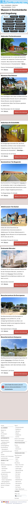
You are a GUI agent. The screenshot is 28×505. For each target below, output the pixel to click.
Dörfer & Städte (20, 26)
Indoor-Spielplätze (9, 23)
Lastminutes (4, 458)
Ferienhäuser (4, 447)
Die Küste (17, 463)
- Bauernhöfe (4, 476)
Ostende (10, 274)
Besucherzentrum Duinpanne (11, 337)
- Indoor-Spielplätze (6, 479)
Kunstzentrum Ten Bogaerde (11, 162)
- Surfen (17, 436)
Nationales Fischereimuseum (11, 36)
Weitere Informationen (21, 70)
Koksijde (22, 183)
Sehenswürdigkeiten (6, 465)
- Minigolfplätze (5, 481)
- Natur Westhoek (19, 489)
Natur (5, 28)
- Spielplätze (4, 478)
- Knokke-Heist (19, 466)
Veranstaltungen (19, 440)
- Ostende (17, 478)
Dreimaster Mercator (8, 248)
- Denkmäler (4, 468)
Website (6, 69)
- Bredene (17, 476)
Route (16, 445)
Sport (11, 28)
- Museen (3, 466)
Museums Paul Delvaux (9, 75)
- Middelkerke (18, 479)
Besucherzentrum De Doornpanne (13, 295)
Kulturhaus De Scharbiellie (10, 123)
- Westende (18, 481)
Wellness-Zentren (8, 26)
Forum (16, 450)
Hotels (2, 454)
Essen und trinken (19, 438)
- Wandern (17, 431)
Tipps (2, 432)
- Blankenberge (19, 470)
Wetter (3, 435)
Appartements (5, 440)
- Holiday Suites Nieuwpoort (5, 443)
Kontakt (17, 498)
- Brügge (17, 457)
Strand (3, 463)
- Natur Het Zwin (19, 464)
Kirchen (22, 16)
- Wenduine (18, 472)
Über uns (17, 493)
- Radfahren (18, 429)
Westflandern (18, 455)
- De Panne (18, 487)
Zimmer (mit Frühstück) (7, 456)
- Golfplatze (18, 435)
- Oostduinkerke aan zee (6, 451)
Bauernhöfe (9, 21)
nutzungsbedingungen (13, 501)
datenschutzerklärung (22, 501)
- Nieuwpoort (4, 449)
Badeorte (3, 430)
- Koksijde (17, 485)
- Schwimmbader (19, 427)
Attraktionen (20, 19)
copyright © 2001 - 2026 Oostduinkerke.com (14, 503)
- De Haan (17, 474)
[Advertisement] (14, 117)
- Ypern (17, 461)
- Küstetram (18, 449)
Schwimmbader (20, 28)
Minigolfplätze (20, 23)
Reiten (6, 31)
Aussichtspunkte (9, 19)
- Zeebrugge (18, 468)
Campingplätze (5, 445)
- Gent (16, 459)
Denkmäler (14, 16)
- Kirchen (3, 470)
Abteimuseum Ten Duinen (10, 207)
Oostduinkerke (9, 389)
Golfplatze (14, 31)
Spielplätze (19, 21)
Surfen (21, 31)
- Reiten (17, 433)
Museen (6, 16)
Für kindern (4, 434)
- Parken (17, 447)
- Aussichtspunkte (6, 472)
